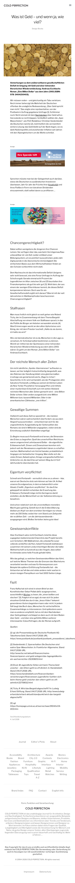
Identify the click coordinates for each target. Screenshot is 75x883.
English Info (58, 790)
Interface (46, 764)
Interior (59, 764)
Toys (26, 774)
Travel (37, 774)
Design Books (37, 29)
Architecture (33, 755)
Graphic (42, 761)
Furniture (28, 761)
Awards (49, 755)
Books (10, 758)
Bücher (27, 594)
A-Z (37, 777)
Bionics (62, 755)
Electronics (62, 758)
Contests (47, 758)
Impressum (29, 872)
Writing (63, 774)
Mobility (64, 768)
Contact (42, 790)
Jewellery (12, 768)
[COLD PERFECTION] (16, 5)
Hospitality (30, 764)
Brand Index (17, 790)
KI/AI (24, 768)
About (53, 742)
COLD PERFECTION (14, 814)
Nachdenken (41, 115)
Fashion (14, 761)
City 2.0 (33, 758)
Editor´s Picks (38, 742)
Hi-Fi (53, 761)
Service (60, 771)
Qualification (33, 771)
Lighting (50, 768)
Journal (22, 742)
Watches (49, 774)
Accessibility (15, 755)
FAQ (31, 790)
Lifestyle (36, 768)
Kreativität (53, 184)
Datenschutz (45, 872)
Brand (21, 758)
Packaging (16, 771)
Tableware (13, 774)
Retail (48, 771)
